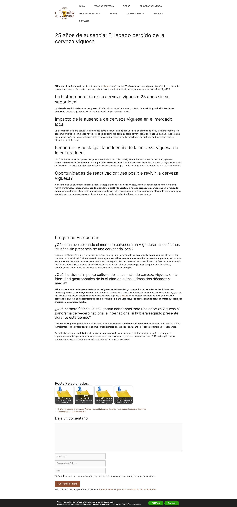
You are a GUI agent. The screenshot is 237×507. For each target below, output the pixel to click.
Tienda (126, 6)
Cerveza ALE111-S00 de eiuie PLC (72, 412)
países (124, 295)
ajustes (118, 504)
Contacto (84, 21)
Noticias (158, 13)
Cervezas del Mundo (151, 6)
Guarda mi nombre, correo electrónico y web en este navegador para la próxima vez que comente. (106, 476)
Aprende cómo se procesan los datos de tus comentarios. (127, 489)
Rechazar (172, 503)
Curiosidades (134, 13)
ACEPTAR (156, 503)
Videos (113, 13)
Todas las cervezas (89, 13)
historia (106, 86)
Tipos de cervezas (104, 6)
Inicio (82, 6)
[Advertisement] (118, 66)
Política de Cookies (133, 504)
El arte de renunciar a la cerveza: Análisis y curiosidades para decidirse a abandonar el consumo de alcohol (102, 409)
